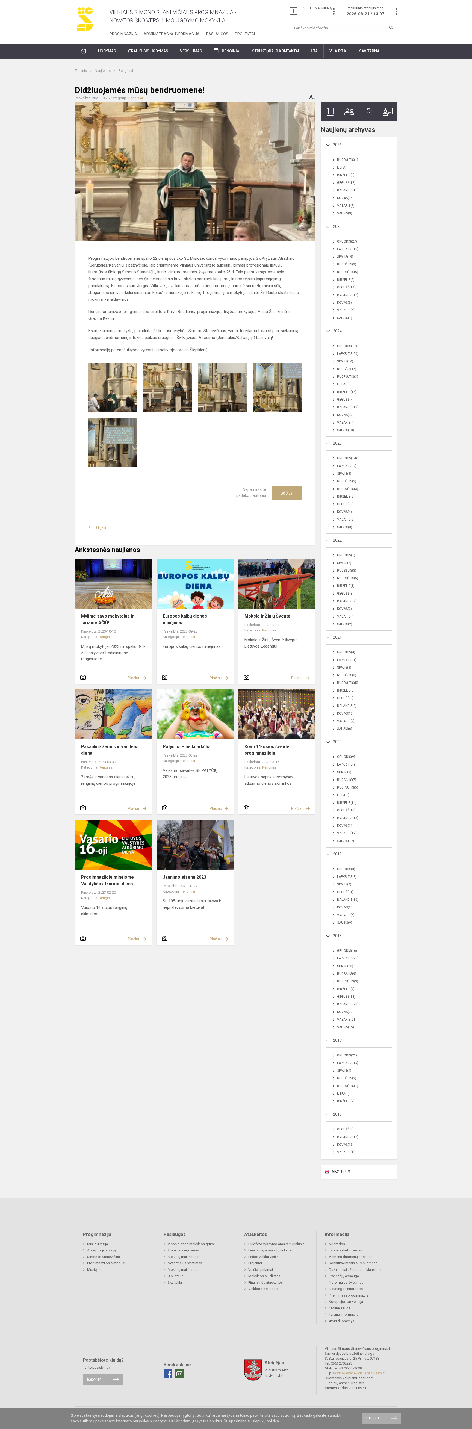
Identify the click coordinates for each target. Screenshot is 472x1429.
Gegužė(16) (346, 810)
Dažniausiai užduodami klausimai (355, 1270)
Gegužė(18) (346, 997)
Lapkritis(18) (347, 249)
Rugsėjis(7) (346, 369)
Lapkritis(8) (346, 877)
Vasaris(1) (346, 1152)
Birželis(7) (346, 989)
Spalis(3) (344, 474)
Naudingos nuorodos (346, 1289)
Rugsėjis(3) (346, 570)
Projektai (245, 34)
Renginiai (231, 51)
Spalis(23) (345, 966)
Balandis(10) (347, 900)
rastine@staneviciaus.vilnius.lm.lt (359, 1373)
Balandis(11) (347, 190)
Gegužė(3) (345, 593)
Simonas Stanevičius (103, 1257)
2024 (337, 331)
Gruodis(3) (346, 869)
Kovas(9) (344, 303)
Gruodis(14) (347, 458)
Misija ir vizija (97, 1244)
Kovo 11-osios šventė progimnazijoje (266, 750)
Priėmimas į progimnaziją (348, 1295)
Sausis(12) (345, 841)
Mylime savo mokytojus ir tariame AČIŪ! (107, 619)
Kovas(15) (345, 198)
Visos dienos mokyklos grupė (191, 1244)
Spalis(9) (344, 772)
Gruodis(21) (347, 1055)
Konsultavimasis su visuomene (353, 1263)
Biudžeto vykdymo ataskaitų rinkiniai (276, 1244)
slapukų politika (265, 1421)
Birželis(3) (346, 175)
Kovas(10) (345, 415)
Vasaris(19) (346, 833)
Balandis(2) (346, 601)
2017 (337, 1040)
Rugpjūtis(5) (347, 272)
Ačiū (286, 493)
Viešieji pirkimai (260, 1270)
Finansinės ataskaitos (265, 1282)
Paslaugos (217, 34)
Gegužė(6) (345, 504)
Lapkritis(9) (346, 764)
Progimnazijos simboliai (106, 1263)
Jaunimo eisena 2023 (184, 877)
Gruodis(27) (347, 241)
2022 (337, 540)
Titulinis (81, 71)
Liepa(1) (343, 167)
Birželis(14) (346, 392)
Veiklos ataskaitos (263, 1289)
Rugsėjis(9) (346, 264)
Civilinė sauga (339, 1308)
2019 (337, 854)
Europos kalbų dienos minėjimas (185, 619)
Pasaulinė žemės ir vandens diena (109, 750)
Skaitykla (175, 1282)
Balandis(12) (347, 295)
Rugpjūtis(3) (347, 377)
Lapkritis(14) (347, 1063)
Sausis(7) (344, 318)
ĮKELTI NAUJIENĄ (317, 8)
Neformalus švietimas (185, 1263)
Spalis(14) (345, 361)
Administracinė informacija (172, 34)
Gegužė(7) (345, 399)
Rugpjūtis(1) (347, 160)
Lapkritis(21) (347, 958)
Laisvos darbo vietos (345, 1250)
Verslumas (191, 51)
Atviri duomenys (341, 1321)
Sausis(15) (345, 1027)
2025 (337, 226)
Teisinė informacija (343, 1314)
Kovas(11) (345, 826)
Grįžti (101, 527)
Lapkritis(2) (346, 466)
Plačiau (134, 678)
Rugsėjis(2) (346, 481)
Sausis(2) (344, 624)
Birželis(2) (346, 496)
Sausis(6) (344, 729)
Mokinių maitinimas (183, 1257)
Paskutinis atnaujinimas (365, 11)
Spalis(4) (344, 884)
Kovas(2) (344, 609)
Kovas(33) (345, 1012)
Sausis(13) (345, 430)
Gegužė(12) (346, 183)
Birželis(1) (346, 586)
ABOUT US (341, 1172)
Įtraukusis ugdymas (183, 1250)
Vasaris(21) (346, 1019)
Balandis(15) (347, 818)
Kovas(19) (345, 1145)
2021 (337, 637)
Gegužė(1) (345, 892)
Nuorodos (337, 1244)
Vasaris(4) (346, 310)
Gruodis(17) (347, 346)
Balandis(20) (347, 1004)
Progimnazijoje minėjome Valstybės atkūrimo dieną (107, 880)
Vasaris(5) (346, 915)
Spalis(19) (345, 257)
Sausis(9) (344, 213)
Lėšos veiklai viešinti (264, 1257)
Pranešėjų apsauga (344, 1276)
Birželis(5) (346, 280)
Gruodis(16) (347, 951)
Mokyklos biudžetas (264, 1276)
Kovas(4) (344, 512)
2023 (337, 443)
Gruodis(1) (346, 555)
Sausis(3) (344, 527)
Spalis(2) (344, 563)
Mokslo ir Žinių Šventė (267, 616)
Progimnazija (123, 34)
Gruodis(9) (346, 757)
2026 (337, 145)
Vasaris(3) (346, 519)
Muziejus (94, 1270)
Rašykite (94, 1379)
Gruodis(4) (346, 652)
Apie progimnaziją (101, 1250)
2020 (337, 742)
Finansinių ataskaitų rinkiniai (270, 1250)
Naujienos (103, 71)
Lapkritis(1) (346, 660)
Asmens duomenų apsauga (351, 1257)
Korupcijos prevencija (346, 1302)
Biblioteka (176, 1276)
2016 (337, 1114)
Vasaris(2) (346, 721)
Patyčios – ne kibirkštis (187, 746)
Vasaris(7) (346, 206)
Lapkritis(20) (347, 354)
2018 (337, 936)
